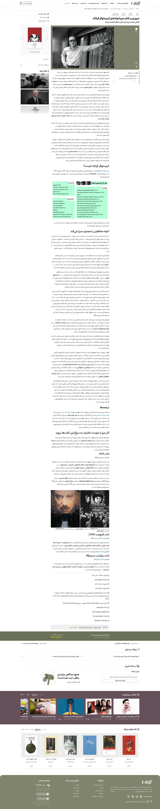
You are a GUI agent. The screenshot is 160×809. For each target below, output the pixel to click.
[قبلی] (47, 38)
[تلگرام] (136, 796)
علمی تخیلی (115, 14)
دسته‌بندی (37, 729)
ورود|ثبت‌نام (26, 3)
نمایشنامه (76, 794)
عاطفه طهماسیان (42, 14)
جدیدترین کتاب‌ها (98, 785)
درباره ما (113, 791)
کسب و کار (76, 788)
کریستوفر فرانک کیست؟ (130, 76)
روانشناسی (76, 796)
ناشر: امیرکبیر (97, 627)
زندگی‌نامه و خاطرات (97, 796)
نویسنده (31, 729)
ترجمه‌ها (134, 81)
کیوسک (101, 788)
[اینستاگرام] (141, 796)
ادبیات (123, 14)
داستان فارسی (99, 791)
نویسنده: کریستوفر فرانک (85, 627)
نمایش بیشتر (73, 627)
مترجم (22, 729)
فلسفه (77, 791)
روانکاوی (101, 794)
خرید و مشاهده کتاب (35, 52)
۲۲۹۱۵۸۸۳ (39, 785)
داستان (130, 14)
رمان (137, 14)
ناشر (27, 729)
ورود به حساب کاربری (120, 681)
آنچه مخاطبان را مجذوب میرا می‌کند (127, 78)
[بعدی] (22, 38)
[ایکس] (128, 796)
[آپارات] (132, 796)
